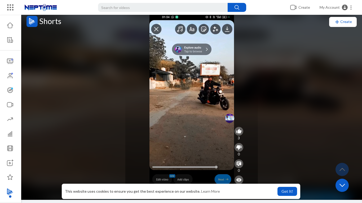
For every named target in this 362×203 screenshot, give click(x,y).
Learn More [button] (210, 191)
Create (346, 21)
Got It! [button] (287, 191)
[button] (335, 7)
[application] (191, 106)
